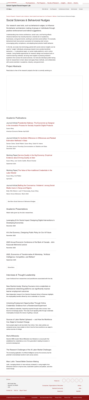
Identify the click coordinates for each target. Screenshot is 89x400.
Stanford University (77, 397)
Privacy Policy (58, 397)
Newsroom (60, 391)
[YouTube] (76, 380)
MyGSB (78, 391)
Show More (11, 267)
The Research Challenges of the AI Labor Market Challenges (28, 349)
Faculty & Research (10, 16)
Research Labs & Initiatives (22, 16)
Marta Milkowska (12, 336)
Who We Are (45, 9)
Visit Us (16, 390)
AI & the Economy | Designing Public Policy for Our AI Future (28, 232)
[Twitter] (64, 380)
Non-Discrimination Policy (46, 397)
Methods (55, 16)
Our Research (53, 9)
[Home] (8, 379)
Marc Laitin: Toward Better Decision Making (22, 361)
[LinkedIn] (81, 380)
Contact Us (9, 390)
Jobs (80, 388)
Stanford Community (57, 388)
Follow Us (56, 381)
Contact (81, 9)
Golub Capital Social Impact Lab (18, 5)
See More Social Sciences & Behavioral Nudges (21, 201)
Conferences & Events (64, 9)
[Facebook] (68, 380)
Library (79, 385)
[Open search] (81, 3)
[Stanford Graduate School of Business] (12, 2)
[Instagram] (72, 380)
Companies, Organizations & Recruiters (52, 385)
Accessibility (35, 397)
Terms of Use (67, 397)
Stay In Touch (23, 390)
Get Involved (74, 9)
